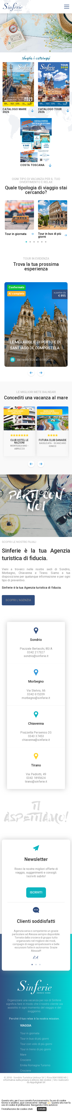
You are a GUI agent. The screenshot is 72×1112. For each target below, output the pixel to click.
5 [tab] (41, 242)
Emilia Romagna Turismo (35, 1065)
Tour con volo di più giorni (36, 1044)
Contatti (36, 1093)
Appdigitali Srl (37, 1082)
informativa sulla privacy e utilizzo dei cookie (27, 1080)
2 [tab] (30, 242)
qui (48, 1103)
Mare (23, 1054)
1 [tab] (26, 242)
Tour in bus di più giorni (34, 1038)
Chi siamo (38, 1088)
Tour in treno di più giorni (35, 1049)
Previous (31, 373)
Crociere (25, 1060)
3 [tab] (34, 242)
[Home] (12, 10)
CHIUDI (42, 1109)
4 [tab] (38, 242)
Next (40, 373)
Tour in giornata (29, 1033)
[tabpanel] (19, 219)
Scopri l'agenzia (18, 600)
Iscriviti (36, 892)
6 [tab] (45, 242)
